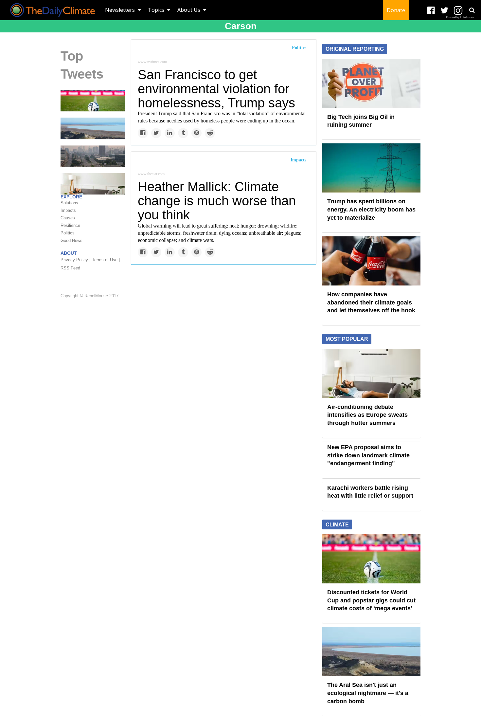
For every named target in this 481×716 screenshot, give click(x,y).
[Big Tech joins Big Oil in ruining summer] (371, 83)
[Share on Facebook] (143, 133)
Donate (396, 10)
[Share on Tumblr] (183, 133)
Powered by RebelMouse (460, 17)
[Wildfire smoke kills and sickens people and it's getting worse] (93, 155)
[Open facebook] (431, 11)
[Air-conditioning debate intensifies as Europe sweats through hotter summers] (371, 373)
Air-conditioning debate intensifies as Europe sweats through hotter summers (367, 415)
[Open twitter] (444, 11)
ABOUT (69, 253)
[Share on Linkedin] (170, 133)
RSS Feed (70, 268)
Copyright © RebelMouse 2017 (89, 295)
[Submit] (471, 10)
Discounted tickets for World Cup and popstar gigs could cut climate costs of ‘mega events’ (371, 600)
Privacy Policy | (75, 259)
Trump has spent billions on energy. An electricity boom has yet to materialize (371, 209)
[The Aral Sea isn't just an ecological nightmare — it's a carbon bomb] (93, 128)
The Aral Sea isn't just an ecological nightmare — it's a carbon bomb (367, 693)
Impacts (298, 159)
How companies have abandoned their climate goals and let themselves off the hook (371, 302)
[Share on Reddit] (210, 133)
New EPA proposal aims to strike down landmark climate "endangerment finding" (368, 455)
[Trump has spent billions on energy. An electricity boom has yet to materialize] (371, 167)
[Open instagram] (458, 11)
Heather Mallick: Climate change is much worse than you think (217, 200)
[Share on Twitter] (156, 133)
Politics (299, 47)
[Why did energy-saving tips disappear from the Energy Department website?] (93, 183)
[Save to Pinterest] (196, 133)
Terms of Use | (106, 259)
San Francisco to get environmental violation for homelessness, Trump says (216, 88)
